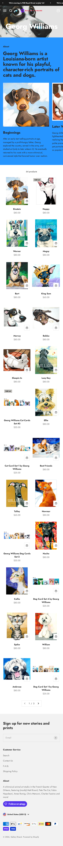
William (46, 644)
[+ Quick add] (27, 201)
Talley (17, 511)
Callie (17, 598)
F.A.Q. (6, 766)
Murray (17, 335)
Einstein (17, 209)
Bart (17, 293)
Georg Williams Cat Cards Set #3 (17, 422)
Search (6, 755)
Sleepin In (17, 377)
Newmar (46, 511)
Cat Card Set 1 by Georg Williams (17, 467)
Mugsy (46, 251)
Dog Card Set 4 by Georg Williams (46, 600)
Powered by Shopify (31, 837)
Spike (17, 644)
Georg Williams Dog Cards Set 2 (17, 555)
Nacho (46, 553)
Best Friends (46, 465)
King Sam (46, 293)
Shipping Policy (10, 771)
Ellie (46, 420)
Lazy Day (46, 377)
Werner (17, 251)
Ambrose (17, 686)
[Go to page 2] (38, 703)
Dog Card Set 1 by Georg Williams (46, 688)
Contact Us (8, 760)
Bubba (46, 335)
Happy (46, 209)
